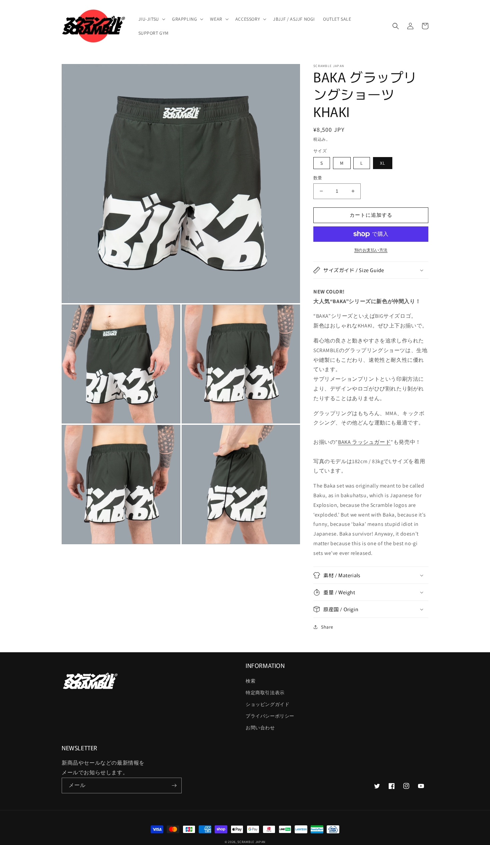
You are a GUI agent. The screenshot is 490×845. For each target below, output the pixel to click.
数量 (317, 178)
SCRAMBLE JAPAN (251, 842)
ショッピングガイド (267, 704)
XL (382, 163)
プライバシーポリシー (270, 716)
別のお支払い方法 (371, 249)
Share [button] (327, 627)
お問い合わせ (260, 728)
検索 (250, 681)
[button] (151, 19)
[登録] (174, 785)
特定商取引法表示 (265, 693)
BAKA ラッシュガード (364, 442)
